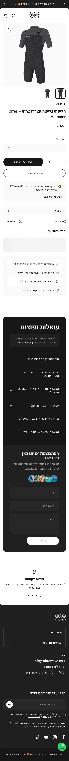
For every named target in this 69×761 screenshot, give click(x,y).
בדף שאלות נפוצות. (26, 342)
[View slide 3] (32, 596)
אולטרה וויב (49, 754)
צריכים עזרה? (10, 221)
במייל (13, 584)
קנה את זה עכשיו (34, 173)
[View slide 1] (41, 596)
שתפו (58, 221)
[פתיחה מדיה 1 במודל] (9, 29)
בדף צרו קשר (31, 584)
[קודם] (64, 4)
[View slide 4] (28, 596)
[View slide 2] (36, 596)
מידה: (61, 139)
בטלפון (20, 584)
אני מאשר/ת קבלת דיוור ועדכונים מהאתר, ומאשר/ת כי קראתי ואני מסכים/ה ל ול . (35, 715)
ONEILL (61, 104)
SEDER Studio (13, 754)
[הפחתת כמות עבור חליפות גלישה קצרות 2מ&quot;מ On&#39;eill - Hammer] (61, 162)
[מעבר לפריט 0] (60, 93)
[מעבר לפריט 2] (47, 93)
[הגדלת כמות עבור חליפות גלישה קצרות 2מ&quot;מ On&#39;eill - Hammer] (49, 162)
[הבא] (4, 4)
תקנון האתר (47, 716)
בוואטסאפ (33, 588)
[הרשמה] (9, 704)
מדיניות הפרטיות (34, 716)
